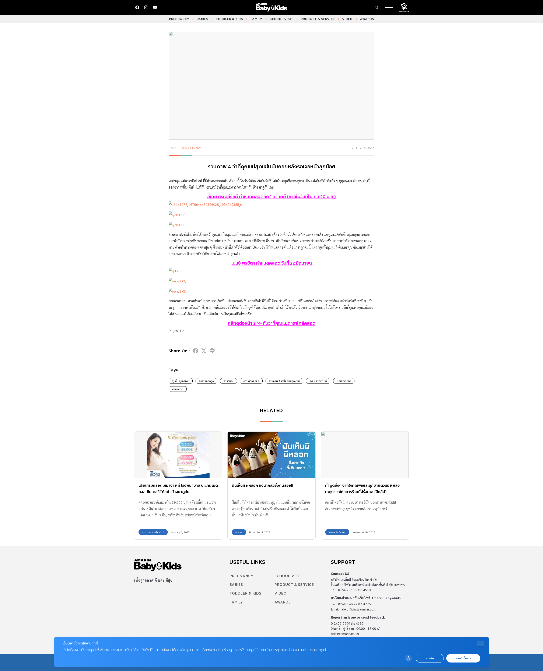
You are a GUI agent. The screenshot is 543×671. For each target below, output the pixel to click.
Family (256, 18)
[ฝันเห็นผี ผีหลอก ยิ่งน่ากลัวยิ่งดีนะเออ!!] (271, 455)
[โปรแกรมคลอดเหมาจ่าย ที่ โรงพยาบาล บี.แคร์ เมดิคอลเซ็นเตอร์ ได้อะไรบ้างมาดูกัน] (178, 455)
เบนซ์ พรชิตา (243, 263)
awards (367, 18)
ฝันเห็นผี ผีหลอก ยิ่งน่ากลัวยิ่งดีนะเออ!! (262, 485)
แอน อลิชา (177, 389)
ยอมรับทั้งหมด (463, 658)
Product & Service (318, 18)
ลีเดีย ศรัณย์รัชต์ (222, 196)
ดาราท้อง (229, 381)
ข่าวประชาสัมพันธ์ (153, 532)
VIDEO (347, 18)
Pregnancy (179, 18)
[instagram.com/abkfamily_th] (146, 7)
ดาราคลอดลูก (206, 381)
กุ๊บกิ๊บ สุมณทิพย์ (180, 381)
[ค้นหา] (376, 7)
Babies (202, 18)
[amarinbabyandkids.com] (271, 7)
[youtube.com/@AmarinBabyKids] (155, 7)
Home (172, 148)
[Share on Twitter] (203, 350)
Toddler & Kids (229, 18)
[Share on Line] (212, 350)
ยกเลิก (430, 658)
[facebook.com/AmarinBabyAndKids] (137, 7)
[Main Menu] (389, 7)
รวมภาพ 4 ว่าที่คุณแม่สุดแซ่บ (284, 381)
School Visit (281, 18)
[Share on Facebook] (195, 350)
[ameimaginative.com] (404, 7)
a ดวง (239, 532)
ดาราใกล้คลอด (251, 381)
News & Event (191, 148)
